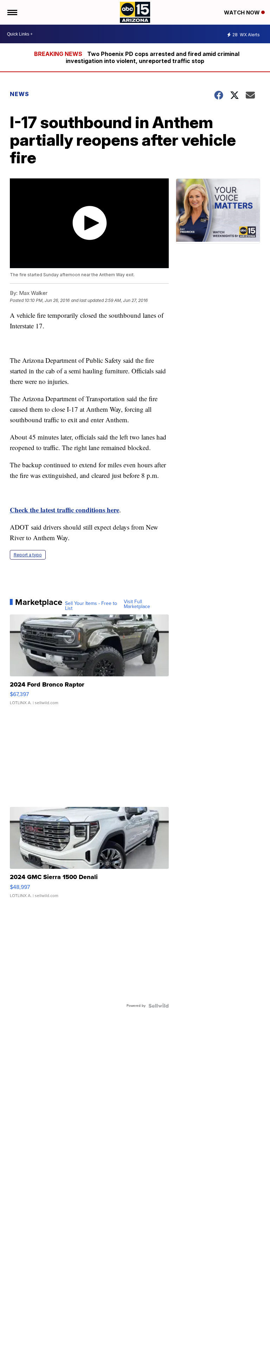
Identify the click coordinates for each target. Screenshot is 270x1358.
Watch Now (242, 12)
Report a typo (28, 554)
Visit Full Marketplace (137, 604)
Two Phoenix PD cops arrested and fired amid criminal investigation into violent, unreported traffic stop (152, 57)
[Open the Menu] (11, 12)
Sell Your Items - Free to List (91, 606)
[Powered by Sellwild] (158, 1005)
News (19, 93)
